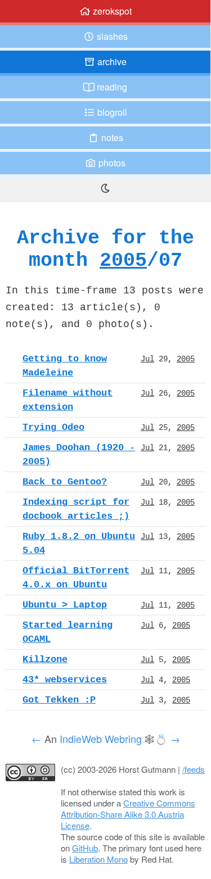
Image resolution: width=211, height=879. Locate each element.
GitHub (85, 848)
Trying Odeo (53, 427)
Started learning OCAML (68, 632)
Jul (147, 359)
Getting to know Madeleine (65, 365)
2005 (123, 260)
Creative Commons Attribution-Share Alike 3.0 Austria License (128, 814)
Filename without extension (68, 400)
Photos (110, 162)
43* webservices (65, 679)
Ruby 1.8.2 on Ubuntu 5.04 (79, 543)
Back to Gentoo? (65, 481)
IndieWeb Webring (101, 738)
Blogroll (111, 112)
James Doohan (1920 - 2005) (79, 454)
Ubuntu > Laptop (65, 604)
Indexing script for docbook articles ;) (76, 509)
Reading (111, 86)
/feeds (193, 769)
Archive (111, 61)
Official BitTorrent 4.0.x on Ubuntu (76, 577)
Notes (111, 137)
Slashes (111, 36)
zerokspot (111, 10)
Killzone (45, 659)
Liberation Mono (98, 859)
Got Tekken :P (59, 699)
